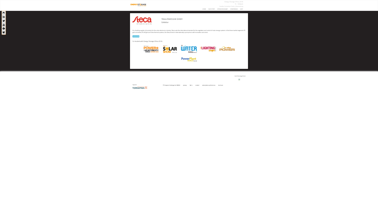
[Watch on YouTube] (4, 25)
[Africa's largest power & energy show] (151, 48)
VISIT (241, 9)
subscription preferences (208, 85)
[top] (4, 13)
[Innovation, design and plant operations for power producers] (189, 58)
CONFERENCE (234, 9)
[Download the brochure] (4, 29)
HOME (204, 9)
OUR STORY (211, 9)
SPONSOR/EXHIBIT (222, 9)
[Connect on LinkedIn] (4, 17)
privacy (185, 85)
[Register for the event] (4, 33)
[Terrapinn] (139, 87)
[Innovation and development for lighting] (208, 48)
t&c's (191, 85)
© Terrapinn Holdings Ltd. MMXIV (171, 85)
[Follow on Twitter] (4, 21)
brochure (220, 85)
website (135, 36)
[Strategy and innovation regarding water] (189, 48)
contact (197, 85)
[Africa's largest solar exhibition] (170, 48)
